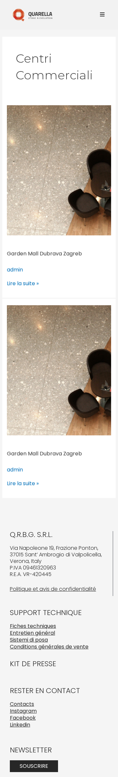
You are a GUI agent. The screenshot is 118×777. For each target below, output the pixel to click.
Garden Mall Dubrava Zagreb (44, 253)
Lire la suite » (23, 283)
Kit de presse (33, 664)
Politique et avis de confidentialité (53, 589)
